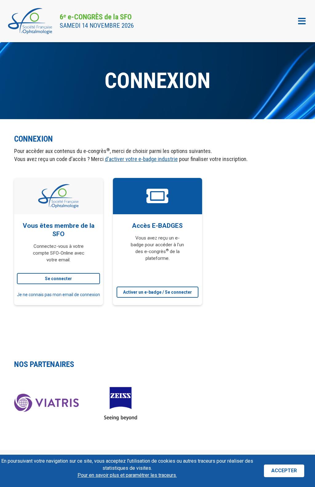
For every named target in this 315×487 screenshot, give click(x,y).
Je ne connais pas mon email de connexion (58, 294)
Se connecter (58, 278)
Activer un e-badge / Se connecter (157, 292)
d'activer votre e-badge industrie (141, 159)
